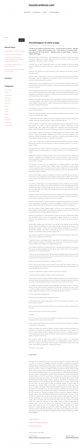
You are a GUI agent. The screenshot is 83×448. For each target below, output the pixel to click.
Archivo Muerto (36, 12)
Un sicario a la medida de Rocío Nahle (14, 54)
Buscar (6, 37)
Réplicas (7, 117)
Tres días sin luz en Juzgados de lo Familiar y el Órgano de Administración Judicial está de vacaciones (14, 59)
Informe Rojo (27, 12)
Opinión (6, 109)
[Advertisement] (41, 25)
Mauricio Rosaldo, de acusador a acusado (14, 51)
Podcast (45, 12)
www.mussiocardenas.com (35, 425)
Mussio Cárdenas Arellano (49, 45)
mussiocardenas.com (41, 5)
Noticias (6, 106)
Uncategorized (8, 122)
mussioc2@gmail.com (34, 419)
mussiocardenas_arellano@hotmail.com (38, 422)
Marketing (7, 103)
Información (7, 98)
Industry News (8, 95)
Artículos (7, 92)
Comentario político (54, 12)
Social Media (8, 119)
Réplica (6, 114)
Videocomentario (9, 125)
